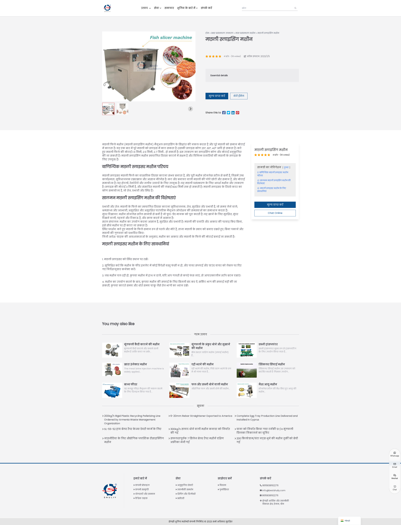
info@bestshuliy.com (273, 490)
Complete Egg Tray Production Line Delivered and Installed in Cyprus (267, 417)
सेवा (156, 8)
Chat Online (275, 213)
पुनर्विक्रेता (224, 489)
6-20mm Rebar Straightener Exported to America (201, 416)
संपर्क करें (206, 8)
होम (207, 33)
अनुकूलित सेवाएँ (185, 485)
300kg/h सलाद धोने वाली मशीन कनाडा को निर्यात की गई (200, 431)
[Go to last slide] (107, 108)
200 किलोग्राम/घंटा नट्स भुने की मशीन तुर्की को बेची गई (267, 440)
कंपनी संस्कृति (142, 489)
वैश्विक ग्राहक (141, 498)
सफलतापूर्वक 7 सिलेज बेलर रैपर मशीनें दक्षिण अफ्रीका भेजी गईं (197, 440)
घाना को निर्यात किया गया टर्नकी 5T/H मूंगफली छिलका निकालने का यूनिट (265, 431)
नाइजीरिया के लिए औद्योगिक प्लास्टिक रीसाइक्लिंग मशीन (134, 440)
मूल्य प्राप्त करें (217, 96)
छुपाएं (286, 167)
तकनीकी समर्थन (185, 489)
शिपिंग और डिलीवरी (186, 493)
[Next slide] (190, 108)
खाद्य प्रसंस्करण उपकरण (222, 33)
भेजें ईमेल (238, 96)
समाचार (169, 8)
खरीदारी (180, 498)
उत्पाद (144, 8)
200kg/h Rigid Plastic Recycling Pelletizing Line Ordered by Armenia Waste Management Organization (132, 419)
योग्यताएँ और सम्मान (145, 493)
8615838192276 (270, 485)
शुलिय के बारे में (186, 8)
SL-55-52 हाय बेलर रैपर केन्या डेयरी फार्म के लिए (132, 429)
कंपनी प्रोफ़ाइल (142, 485)
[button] (122, 109)
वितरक (222, 485)
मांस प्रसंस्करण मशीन (245, 33)
